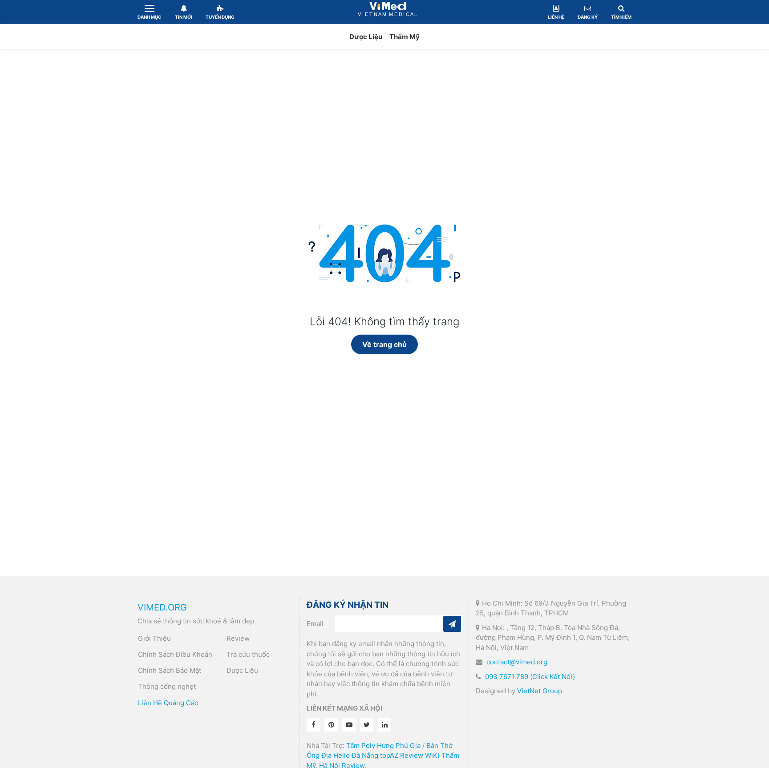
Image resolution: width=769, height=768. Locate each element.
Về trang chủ (384, 344)
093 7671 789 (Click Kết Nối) (530, 676)
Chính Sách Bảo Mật (169, 670)
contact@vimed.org (516, 662)
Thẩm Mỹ (404, 36)
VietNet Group (539, 691)
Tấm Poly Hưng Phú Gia (383, 745)
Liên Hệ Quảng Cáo (168, 703)
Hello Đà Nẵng (355, 755)
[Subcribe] (452, 624)
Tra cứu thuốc (248, 654)
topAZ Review (401, 755)
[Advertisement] (384, 125)
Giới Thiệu (154, 638)
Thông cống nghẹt (167, 686)
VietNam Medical (388, 12)
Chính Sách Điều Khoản (175, 654)
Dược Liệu (365, 36)
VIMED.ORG (162, 607)
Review (238, 638)
